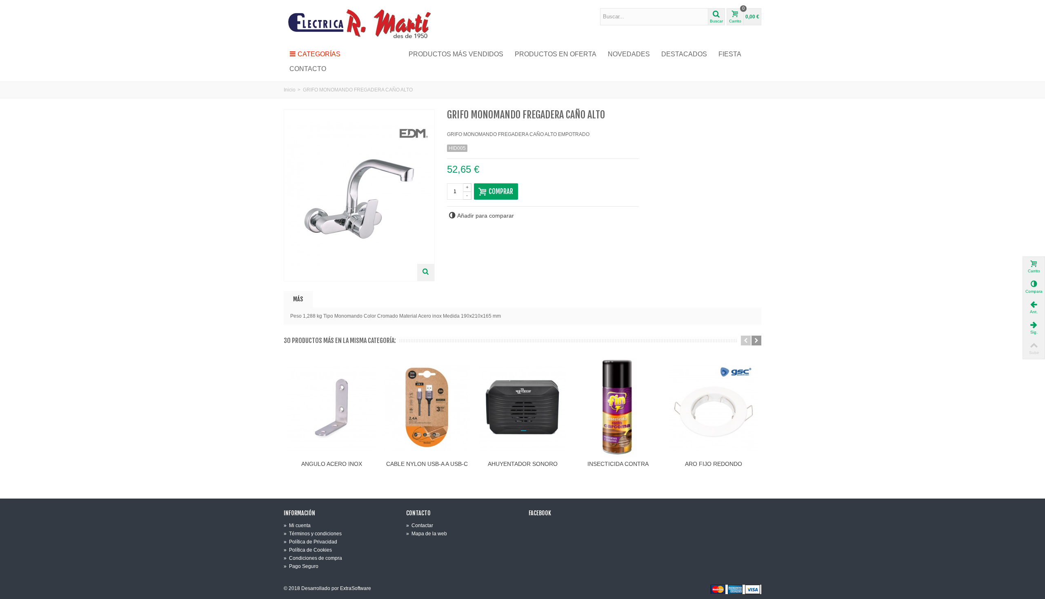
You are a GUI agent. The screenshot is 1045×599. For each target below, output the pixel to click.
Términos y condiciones (313, 534)
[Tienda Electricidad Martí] (359, 23)
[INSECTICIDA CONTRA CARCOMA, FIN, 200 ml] (618, 407)
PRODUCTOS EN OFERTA (555, 54)
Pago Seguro (301, 566)
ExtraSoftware (355, 588)
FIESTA (729, 54)
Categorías (319, 54)
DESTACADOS (684, 54)
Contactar (419, 525)
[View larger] (425, 272)
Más (298, 299)
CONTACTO (307, 68)
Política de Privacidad (310, 542)
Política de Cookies (308, 550)
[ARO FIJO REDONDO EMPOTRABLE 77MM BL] (713, 407)
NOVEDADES (629, 54)
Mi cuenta (297, 525)
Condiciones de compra (313, 558)
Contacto (418, 513)
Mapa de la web (426, 534)
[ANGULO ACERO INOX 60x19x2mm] (331, 407)
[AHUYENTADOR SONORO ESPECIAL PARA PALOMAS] (522, 407)
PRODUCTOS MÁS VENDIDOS (456, 54)
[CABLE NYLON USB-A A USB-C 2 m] (427, 407)
